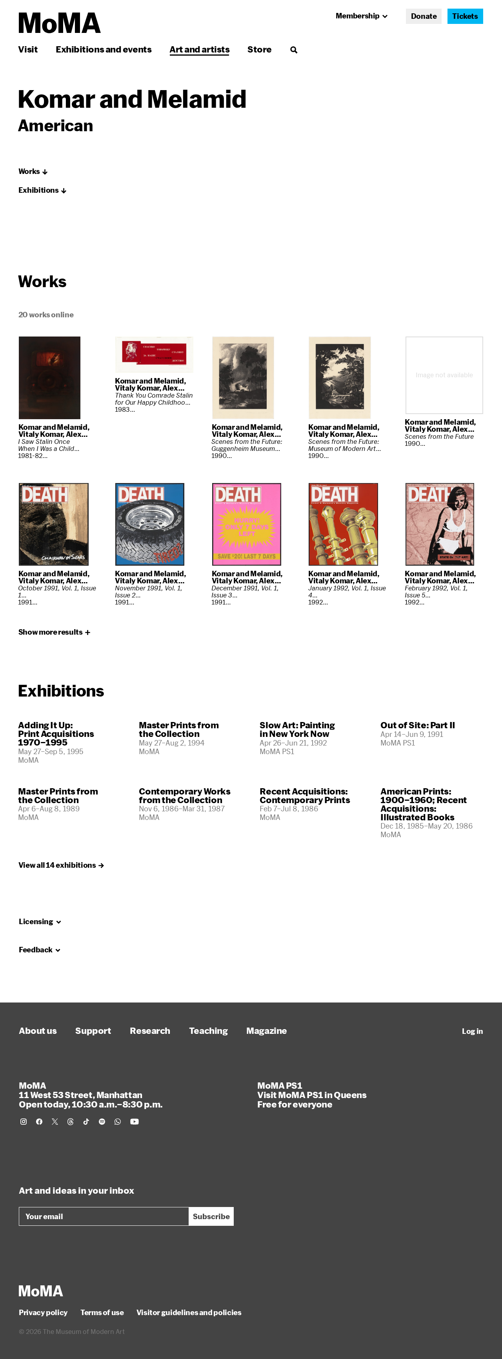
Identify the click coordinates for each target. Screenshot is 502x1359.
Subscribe (211, 1216)
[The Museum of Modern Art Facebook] (39, 1121)
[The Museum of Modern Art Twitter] (55, 1121)
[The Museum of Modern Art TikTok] (86, 1121)
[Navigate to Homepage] (60, 22)
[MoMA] (41, 1290)
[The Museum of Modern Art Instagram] (23, 1121)
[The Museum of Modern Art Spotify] (102, 1121)
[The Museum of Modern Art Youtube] (135, 1121)
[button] (33, 171)
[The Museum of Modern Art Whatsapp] (118, 1121)
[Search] (293, 49)
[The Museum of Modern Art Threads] (70, 1121)
